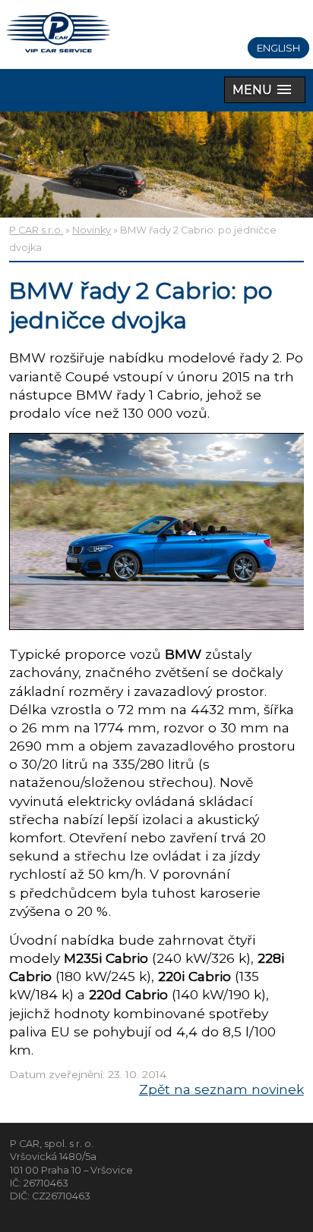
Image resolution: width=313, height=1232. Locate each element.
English (278, 48)
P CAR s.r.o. (36, 230)
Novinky (91, 230)
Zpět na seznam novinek (221, 1089)
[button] (264, 90)
